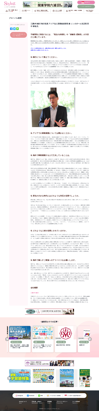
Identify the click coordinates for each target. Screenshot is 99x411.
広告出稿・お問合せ (37, 402)
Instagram (20, 395)
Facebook (31, 395)
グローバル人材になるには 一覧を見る (18, 34)
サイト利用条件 (76, 402)
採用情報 (49, 402)
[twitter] (14, 28)
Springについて (23, 402)
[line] (17, 28)
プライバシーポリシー (62, 402)
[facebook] (11, 28)
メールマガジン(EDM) (55, 395)
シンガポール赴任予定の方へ (74, 395)
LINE (41, 395)
